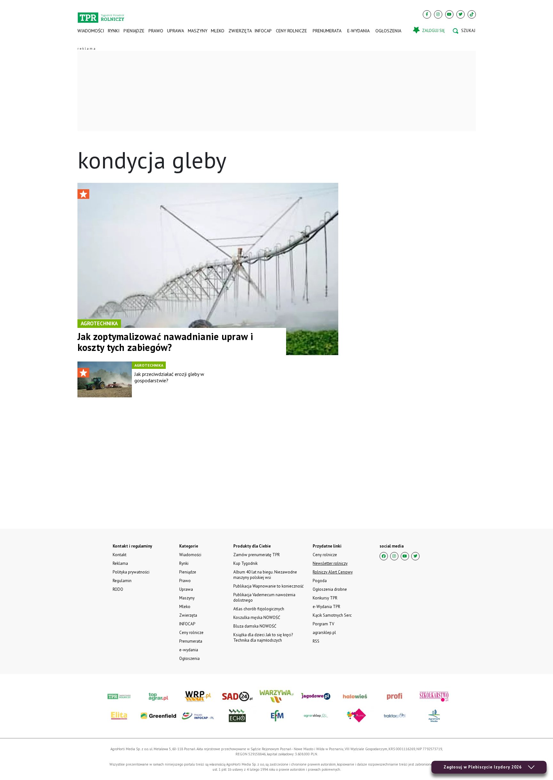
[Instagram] (438, 14)
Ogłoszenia (388, 31)
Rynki (113, 31)
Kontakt (119, 554)
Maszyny (197, 31)
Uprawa (175, 31)
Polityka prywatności (131, 572)
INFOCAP (263, 31)
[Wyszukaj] (464, 31)
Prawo (155, 31)
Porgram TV (323, 624)
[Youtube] (449, 14)
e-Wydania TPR (326, 606)
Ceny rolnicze (291, 31)
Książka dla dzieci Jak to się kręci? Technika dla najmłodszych (263, 637)
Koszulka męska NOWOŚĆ (256, 617)
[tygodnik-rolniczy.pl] (100, 15)
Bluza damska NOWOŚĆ (254, 626)
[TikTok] (472, 14)
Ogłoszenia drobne (330, 589)
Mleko (217, 31)
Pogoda (320, 580)
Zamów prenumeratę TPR (256, 554)
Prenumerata (327, 31)
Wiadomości (90, 31)
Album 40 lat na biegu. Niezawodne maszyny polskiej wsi (265, 574)
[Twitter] (460, 14)
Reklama (120, 563)
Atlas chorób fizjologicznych (258, 609)
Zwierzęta (239, 31)
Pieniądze (134, 31)
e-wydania (358, 31)
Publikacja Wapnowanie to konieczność (268, 586)
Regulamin (122, 580)
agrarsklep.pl (324, 632)
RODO (118, 589)
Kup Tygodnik (245, 563)
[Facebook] (427, 14)
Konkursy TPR (325, 598)
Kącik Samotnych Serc (332, 615)
